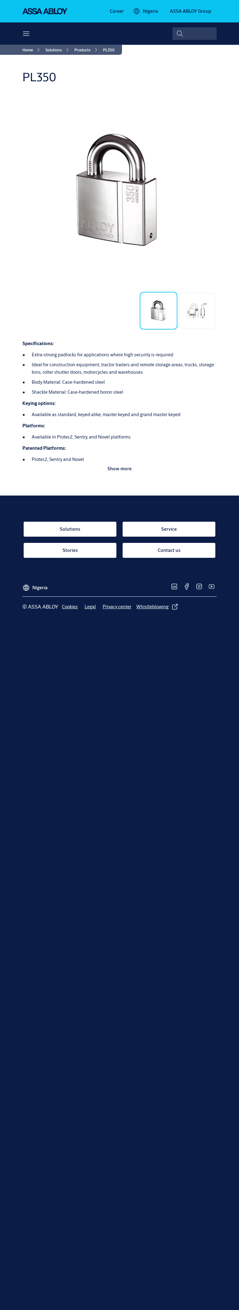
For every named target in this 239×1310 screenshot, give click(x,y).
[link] (117, 11)
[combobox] (194, 33)
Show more (119, 469)
